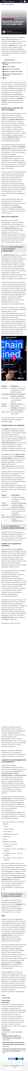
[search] (19, 1)
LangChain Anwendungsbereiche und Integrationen (13, 74)
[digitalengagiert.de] (9, 1)
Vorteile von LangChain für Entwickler (13, 71)
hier (11, 421)
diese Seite (20, 904)
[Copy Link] (10, 28)
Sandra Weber (9, 31)
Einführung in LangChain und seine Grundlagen (12, 63)
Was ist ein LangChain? (9, 66)
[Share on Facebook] (6, 28)
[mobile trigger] (2, 1)
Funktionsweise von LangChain (11, 69)
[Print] (12, 28)
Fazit (5, 77)
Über (4, 995)
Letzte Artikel (6, 998)
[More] (14, 28)
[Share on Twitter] (8, 28)
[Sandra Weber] (5, 1000)
